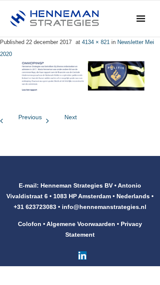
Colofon (29, 223)
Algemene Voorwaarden (81, 223)
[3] (80, 75)
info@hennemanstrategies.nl (104, 206)
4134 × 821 (96, 42)
